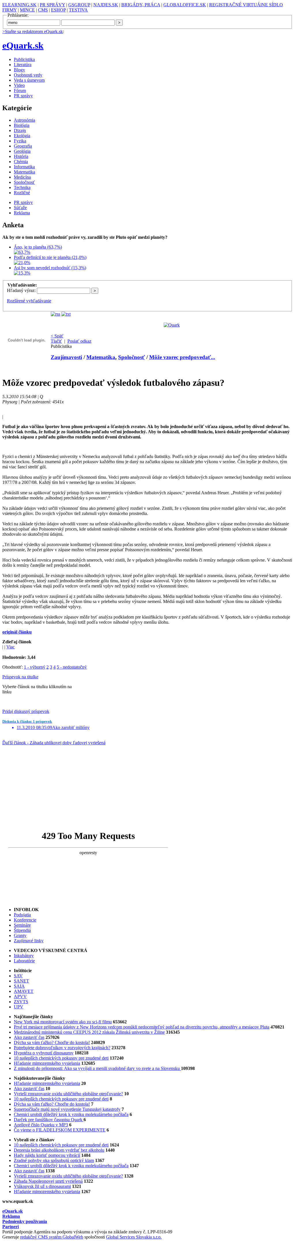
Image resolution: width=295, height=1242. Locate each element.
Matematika (24, 171)
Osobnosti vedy (28, 75)
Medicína (22, 177)
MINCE (27, 9)
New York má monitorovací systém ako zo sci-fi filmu (63, 1021)
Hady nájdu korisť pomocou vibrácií (47, 1155)
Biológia (21, 125)
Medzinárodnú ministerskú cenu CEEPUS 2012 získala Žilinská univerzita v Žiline (89, 1032)
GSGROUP (79, 4)
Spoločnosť (24, 182)
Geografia (23, 146)
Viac (10, 646)
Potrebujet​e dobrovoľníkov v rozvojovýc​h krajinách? (62, 1047)
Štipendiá (22, 930)
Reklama (22, 212)
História (21, 156)
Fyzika (20, 140)
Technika (22, 187)
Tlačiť (56, 341)
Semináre (22, 925)
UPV (18, 1006)
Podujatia (22, 914)
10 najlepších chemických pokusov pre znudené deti (61, 1058)
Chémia (21, 161)
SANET (21, 980)
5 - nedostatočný (72, 667)
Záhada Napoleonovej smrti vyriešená (48, 1181)
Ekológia (22, 135)
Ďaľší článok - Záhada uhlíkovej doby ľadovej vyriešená (53, 742)
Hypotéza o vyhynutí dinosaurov (43, 1052)
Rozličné (22, 192)
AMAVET (23, 991)
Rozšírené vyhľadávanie (29, 300)
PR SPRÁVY (52, 4)
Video (19, 85)
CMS (43, 9)
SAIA (19, 986)
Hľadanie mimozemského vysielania (47, 1063)
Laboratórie (24, 960)
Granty (20, 935)
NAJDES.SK (105, 4)
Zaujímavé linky (29, 940)
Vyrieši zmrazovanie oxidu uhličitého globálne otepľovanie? (68, 1093)
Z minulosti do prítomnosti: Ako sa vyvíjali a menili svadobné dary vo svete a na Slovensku (97, 1068)
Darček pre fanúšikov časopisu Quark (49, 1119)
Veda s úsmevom (29, 80)
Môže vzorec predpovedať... (182, 357)
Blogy (19, 69)
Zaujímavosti (66, 357)
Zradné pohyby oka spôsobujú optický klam (54, 1160)
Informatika (24, 166)
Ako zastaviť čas (29, 1037)
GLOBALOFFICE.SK (184, 4)
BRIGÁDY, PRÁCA (140, 4)
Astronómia (24, 120)
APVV (20, 996)
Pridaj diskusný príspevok (25, 711)
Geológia (22, 151)
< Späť (57, 335)
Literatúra (22, 64)
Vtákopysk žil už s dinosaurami (42, 1186)
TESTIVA (78, 9)
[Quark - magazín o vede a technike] (172, 325)
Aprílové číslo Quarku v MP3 (41, 1124)
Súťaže (20, 207)
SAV (18, 975)
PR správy (23, 95)
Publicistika (24, 59)
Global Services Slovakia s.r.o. (134, 1237)
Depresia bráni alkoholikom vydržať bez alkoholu (59, 1150)
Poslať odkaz (79, 341)
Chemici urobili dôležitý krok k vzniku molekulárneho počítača (71, 1114)
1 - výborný (34, 667)
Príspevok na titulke (20, 676)
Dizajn (20, 130)
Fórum (20, 90)
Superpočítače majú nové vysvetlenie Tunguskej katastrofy (67, 1109)
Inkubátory (24, 955)
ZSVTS (21, 1001)
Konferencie (25, 919)
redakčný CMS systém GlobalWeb (51, 1237)
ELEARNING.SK (19, 4)
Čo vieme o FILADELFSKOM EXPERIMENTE (59, 1129)
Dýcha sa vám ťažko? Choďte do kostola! (52, 1042)
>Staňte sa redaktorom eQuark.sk (32, 31)
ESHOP (58, 9)
